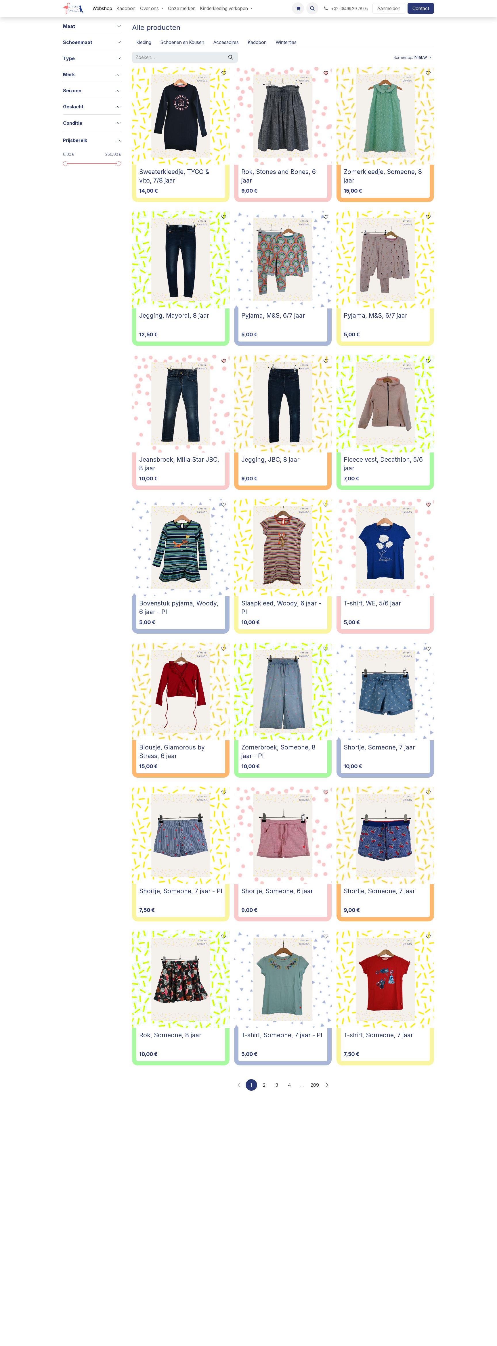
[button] (312, 8)
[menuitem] (102, 8)
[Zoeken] (230, 57)
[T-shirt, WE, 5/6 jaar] (385, 547)
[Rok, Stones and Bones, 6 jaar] (282, 116)
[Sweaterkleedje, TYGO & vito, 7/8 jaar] (180, 116)
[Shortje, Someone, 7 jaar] (385, 691)
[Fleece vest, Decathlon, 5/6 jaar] (385, 403)
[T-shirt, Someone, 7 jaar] (385, 979)
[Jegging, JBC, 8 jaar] (282, 403)
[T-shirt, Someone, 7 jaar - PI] (282, 979)
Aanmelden (388, 8)
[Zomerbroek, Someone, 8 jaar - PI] (282, 691)
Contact (420, 8)
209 (315, 1085)
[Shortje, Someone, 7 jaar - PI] (180, 835)
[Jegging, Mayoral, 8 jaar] (180, 259)
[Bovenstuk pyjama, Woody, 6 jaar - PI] (180, 547)
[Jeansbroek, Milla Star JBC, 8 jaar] (180, 403)
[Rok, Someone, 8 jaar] (180, 979)
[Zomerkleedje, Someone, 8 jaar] (385, 116)
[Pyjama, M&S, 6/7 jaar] (282, 259)
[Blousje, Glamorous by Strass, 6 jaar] (180, 691)
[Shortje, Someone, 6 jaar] (282, 835)
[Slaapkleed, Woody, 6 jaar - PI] (282, 547)
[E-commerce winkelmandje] (298, 8)
